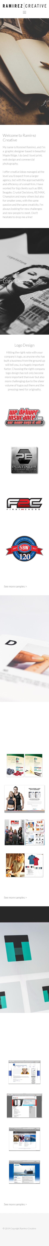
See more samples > (15, 586)
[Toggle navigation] (24, 12)
